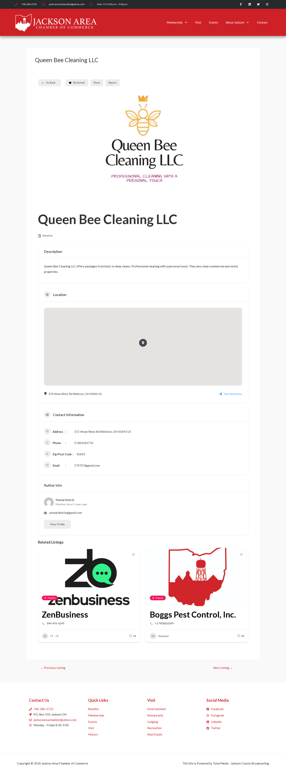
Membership (174, 22)
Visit (198, 22)
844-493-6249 (55, 623)
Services (47, 235)
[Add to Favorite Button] (133, 555)
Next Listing (223, 667)
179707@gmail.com (87, 465)
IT (51, 636)
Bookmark (79, 82)
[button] (41, 599)
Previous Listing (53, 667)
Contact (262, 22)
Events (213, 22)
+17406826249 (164, 623)
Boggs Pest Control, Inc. (193, 614)
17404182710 (83, 443)
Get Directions (233, 393)
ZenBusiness (65, 614)
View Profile (57, 524)
